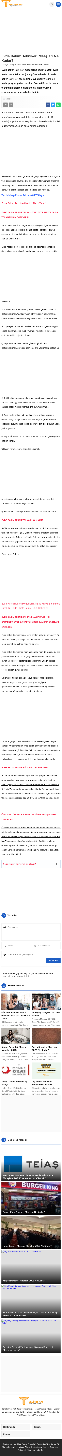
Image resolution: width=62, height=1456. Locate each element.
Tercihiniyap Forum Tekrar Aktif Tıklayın (23, 195)
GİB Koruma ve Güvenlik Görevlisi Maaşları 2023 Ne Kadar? (15, 1015)
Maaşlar (13, 65)
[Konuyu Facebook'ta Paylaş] (48, 105)
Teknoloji (22, 1450)
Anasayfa (4, 65)
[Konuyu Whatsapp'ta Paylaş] (58, 105)
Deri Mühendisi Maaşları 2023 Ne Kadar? (44, 1049)
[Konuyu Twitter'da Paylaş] (53, 105)
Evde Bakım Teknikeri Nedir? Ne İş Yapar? (24, 203)
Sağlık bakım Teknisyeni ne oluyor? (19, 864)
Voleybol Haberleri (36, 1450)
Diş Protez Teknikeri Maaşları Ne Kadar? (42, 1083)
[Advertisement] (31, 152)
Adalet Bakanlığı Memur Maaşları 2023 (13, 1049)
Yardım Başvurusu (51, 1447)
